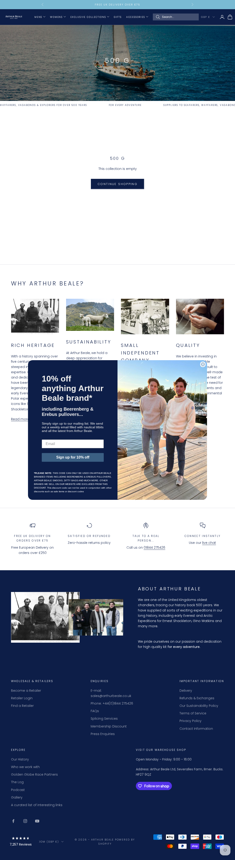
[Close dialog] (203, 364)
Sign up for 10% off (72, 457)
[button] (20, 842)
